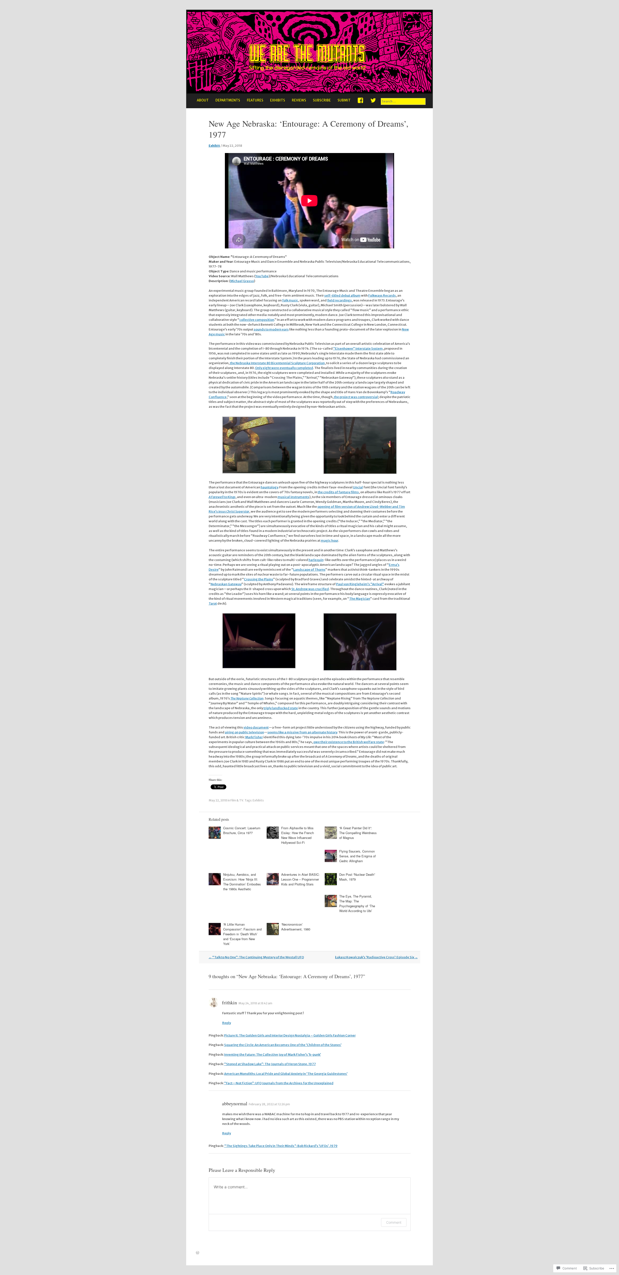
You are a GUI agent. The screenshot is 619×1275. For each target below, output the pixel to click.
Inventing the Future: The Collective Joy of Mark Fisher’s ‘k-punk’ (272, 1054)
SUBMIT (344, 100)
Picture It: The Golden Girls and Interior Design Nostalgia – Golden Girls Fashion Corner (290, 1035)
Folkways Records (382, 295)
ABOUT (203, 100)
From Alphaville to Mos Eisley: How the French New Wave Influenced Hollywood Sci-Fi (297, 835)
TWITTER (373, 102)
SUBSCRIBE (322, 100)
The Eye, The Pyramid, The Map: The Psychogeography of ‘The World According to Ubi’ (357, 903)
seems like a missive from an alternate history (302, 732)
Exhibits (258, 800)
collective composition (256, 320)
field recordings (339, 300)
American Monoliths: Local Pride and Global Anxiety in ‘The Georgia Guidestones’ (285, 1074)
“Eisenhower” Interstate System (358, 348)
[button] (259, 445)
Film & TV (236, 800)
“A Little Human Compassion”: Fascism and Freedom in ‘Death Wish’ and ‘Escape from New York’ (242, 934)
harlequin (316, 560)
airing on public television (244, 732)
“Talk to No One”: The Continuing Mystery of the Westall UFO (256, 957)
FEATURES (255, 100)
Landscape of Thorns (309, 570)
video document (256, 727)
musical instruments (293, 497)
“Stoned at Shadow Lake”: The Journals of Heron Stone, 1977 (270, 1064)
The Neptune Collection (247, 698)
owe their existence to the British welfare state (348, 742)
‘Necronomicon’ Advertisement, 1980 (295, 926)
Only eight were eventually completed (284, 368)
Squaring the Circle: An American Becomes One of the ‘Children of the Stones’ (282, 1045)
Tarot (213, 603)
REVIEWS (299, 100)
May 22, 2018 (218, 800)
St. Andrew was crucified (310, 589)
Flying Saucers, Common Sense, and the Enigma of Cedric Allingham (357, 856)
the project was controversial (356, 397)
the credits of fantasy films (338, 492)
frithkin (229, 1002)
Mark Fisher (254, 737)
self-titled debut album (342, 295)
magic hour (329, 540)
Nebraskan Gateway (226, 584)
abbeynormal (234, 1103)
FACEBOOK (360, 102)
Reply (226, 1023)
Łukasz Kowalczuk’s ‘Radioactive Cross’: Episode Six (376, 957)
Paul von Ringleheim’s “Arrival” (360, 584)
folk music (290, 300)
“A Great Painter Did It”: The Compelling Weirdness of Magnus (358, 833)
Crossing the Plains (258, 579)
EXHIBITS (277, 100)
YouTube (262, 276)
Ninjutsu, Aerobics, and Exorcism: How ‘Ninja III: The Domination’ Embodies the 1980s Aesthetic (242, 881)
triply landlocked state (281, 708)
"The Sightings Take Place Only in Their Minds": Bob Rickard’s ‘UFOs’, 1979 (281, 1146)
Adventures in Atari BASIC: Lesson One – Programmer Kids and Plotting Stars (300, 879)
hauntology (269, 487)
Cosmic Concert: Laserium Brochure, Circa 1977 (241, 830)
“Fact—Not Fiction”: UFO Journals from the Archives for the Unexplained (278, 1083)
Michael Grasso (242, 281)
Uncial (358, 487)
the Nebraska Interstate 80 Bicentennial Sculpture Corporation (277, 363)
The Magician (359, 599)
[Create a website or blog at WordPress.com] (197, 1253)
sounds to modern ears (271, 329)
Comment (393, 1222)
